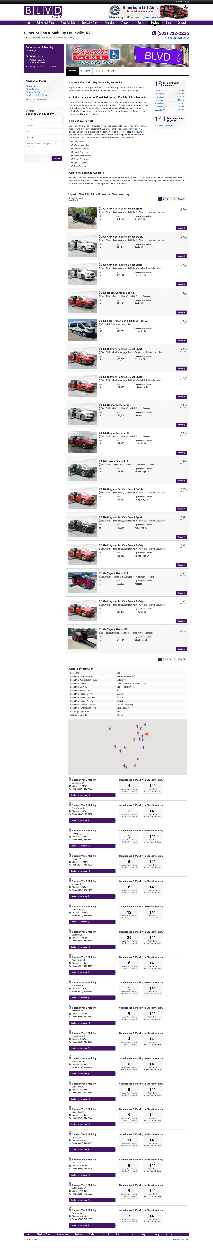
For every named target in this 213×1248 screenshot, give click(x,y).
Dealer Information (79, 795)
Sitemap (155, 1234)
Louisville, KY (169, 110)
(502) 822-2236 (172, 33)
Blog (168, 22)
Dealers (155, 22)
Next (186, 12)
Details (181, 228)
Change (186, 1)
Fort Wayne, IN (169, 94)
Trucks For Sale (90, 22)
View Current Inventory (164, 126)
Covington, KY (169, 91)
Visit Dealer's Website (176, 38)
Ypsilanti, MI (169, 103)
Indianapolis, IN (169, 107)
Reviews (78, 1234)
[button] (142, 736)
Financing (109, 22)
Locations (85, 71)
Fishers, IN (169, 100)
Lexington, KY (169, 97)
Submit (56, 158)
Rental (141, 22)
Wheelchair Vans (45, 22)
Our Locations (35, 89)
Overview (72, 71)
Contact (182, 22)
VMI (141, 129)
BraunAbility (128, 129)
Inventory (99, 71)
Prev (112, 12)
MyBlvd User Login (182, 1239)
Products (126, 22)
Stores (118, 1234)
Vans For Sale (68, 22)
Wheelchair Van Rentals (39, 95)
